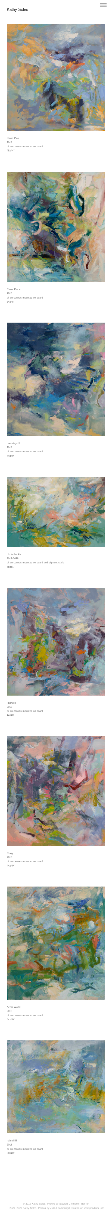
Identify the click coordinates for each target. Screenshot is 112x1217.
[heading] (17, 9)
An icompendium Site (92, 1208)
